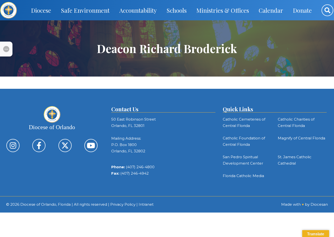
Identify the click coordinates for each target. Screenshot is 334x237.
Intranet (146, 204)
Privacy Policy (122, 204)
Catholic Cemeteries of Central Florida (244, 122)
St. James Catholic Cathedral (295, 160)
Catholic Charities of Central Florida (296, 122)
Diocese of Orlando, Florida (45, 204)
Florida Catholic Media (243, 175)
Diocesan (319, 204)
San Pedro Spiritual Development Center (243, 160)
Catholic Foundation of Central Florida (244, 141)
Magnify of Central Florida (301, 138)
